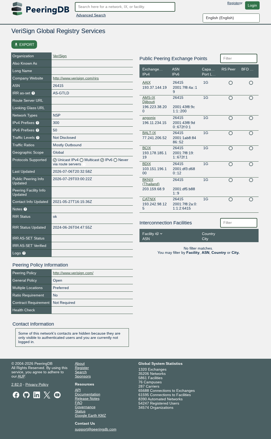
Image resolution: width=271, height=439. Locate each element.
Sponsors (83, 376)
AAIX (146, 82)
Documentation (87, 394)
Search (81, 372)
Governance (85, 407)
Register (233, 3)
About (80, 363)
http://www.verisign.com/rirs (76, 78)
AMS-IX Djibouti (148, 99)
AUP (21, 376)
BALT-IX (149, 133)
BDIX (146, 164)
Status (80, 411)
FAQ (78, 403)
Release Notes (87, 398)
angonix (149, 118)
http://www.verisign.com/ (73, 273)
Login (252, 5)
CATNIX (149, 199)
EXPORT (24, 44)
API (78, 390)
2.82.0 (16, 384)
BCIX (146, 148)
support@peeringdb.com (95, 429)
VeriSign (60, 56)
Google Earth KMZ (90, 415)
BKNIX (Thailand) (151, 182)
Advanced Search (91, 15)
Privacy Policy (36, 384)
